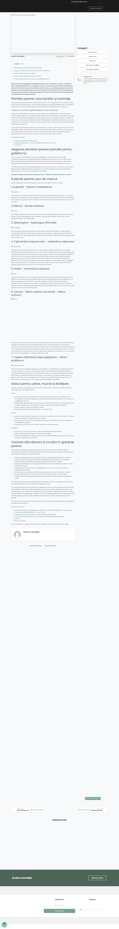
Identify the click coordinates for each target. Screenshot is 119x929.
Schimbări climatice (92, 69)
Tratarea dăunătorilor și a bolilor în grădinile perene (31, 79)
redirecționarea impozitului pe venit (26, 514)
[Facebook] (98, 2)
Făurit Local (92, 56)
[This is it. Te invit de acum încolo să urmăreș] (103, 273)
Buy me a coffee (20, 521)
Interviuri (93, 61)
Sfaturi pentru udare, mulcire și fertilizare (27, 76)
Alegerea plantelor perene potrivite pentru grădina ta (32, 71)
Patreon (17, 519)
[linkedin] (103, 2)
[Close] (87, 927)
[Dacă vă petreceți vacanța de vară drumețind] (103, 724)
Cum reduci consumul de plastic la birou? (34, 855)
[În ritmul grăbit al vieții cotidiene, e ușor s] (82, 730)
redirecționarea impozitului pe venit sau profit (30, 517)
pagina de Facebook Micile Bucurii (26, 141)
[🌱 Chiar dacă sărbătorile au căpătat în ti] (103, 520)
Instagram (18, 145)
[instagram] (106, 2)
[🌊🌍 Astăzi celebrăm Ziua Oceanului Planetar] (82, 503)
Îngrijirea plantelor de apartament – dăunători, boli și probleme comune (45, 175)
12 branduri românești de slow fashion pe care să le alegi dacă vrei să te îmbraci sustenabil (84, 853)
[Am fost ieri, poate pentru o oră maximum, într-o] (92, 563)
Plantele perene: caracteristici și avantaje (28, 68)
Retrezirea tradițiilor (92, 65)
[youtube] (101, 2)
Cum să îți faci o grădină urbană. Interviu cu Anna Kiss (38, 110)
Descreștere (92, 52)
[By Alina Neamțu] (14, 831)
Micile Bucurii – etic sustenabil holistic (33, 143)
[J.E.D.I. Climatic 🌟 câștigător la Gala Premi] (92, 244)
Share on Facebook (35, 546)
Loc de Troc (52, 143)
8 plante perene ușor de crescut (25, 73)
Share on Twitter (50, 546)
